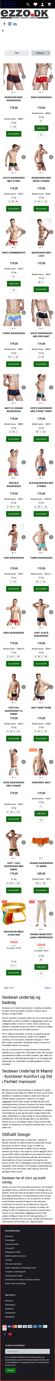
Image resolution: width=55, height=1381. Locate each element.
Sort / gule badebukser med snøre (13, 866)
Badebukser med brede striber (41, 179)
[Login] (42, 4)
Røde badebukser (41, 97)
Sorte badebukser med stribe (14, 179)
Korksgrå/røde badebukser (14, 99)
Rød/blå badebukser (14, 485)
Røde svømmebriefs (13, 252)
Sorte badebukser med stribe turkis (41, 410)
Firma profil (9, 1248)
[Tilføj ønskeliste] (41, 134)
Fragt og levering (11, 1244)
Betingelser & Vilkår (12, 1252)
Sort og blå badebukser (41, 634)
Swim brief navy (41, 782)
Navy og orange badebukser (14, 410)
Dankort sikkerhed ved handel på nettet (20, 1268)
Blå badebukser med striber (41, 485)
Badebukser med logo (41, 254)
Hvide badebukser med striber (13, 784)
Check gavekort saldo (13, 1276)
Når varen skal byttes (13, 1264)
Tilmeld (10, 1370)
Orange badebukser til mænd (41, 865)
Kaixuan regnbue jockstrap (14, 933)
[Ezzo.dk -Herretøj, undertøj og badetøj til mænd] (24, 14)
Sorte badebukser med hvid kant (41, 335)
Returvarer (9, 1236)
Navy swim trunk (41, 707)
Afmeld (21, 1370)
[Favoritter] (35, 4)
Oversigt (8, 1260)
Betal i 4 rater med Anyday (15, 1283)
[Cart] (49, 4)
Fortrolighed (10, 1240)
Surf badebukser (14, 558)
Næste (48, 988)
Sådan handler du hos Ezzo (15, 1256)
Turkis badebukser (14, 333)
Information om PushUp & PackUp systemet (22, 1279)
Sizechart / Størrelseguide (15, 1272)
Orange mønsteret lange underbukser (41, 936)
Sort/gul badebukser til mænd (14, 710)
